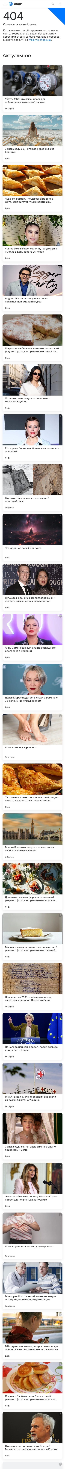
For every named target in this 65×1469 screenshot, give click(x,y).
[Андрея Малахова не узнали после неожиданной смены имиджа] (32, 288)
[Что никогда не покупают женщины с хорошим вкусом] (32, 387)
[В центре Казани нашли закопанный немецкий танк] (32, 487)
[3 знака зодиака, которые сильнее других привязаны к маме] (32, 1136)
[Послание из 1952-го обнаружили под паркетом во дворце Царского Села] (32, 986)
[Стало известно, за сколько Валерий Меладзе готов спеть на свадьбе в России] (32, 1435)
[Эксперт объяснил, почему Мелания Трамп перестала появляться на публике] (32, 1186)
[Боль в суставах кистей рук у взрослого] (32, 1236)
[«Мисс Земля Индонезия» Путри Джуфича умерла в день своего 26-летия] (32, 238)
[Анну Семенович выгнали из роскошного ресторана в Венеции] (32, 637)
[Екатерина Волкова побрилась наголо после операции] (32, 437)
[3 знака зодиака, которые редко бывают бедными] (32, 138)
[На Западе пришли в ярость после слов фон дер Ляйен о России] (32, 1036)
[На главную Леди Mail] (17, 4)
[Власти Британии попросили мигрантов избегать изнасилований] (32, 836)
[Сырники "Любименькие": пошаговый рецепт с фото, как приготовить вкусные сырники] (32, 1385)
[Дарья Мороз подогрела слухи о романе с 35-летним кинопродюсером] (32, 687)
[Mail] (11, 4)
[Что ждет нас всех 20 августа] (32, 537)
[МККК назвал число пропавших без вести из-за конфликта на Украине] (32, 1086)
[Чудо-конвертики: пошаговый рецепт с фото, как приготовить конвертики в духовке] (32, 188)
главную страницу (40, 39)
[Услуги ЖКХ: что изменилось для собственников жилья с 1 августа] (32, 88)
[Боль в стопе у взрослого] (32, 737)
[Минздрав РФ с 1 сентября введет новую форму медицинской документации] (32, 1285)
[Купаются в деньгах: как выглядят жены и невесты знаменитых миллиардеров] (32, 587)
